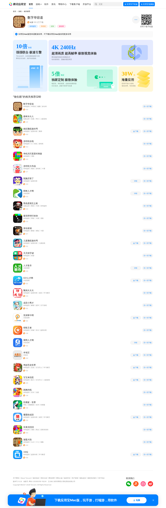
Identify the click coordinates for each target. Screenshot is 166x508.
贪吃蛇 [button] (41, 144)
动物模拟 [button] (31, 405)
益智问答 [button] (34, 131)
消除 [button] (32, 156)
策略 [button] (42, 442)
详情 (135, 181)
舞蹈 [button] (32, 206)
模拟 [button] (32, 169)
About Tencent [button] (26, 478)
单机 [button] (24, 405)
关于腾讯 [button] (16, 478)
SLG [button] (32, 442)
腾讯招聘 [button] (52, 478)
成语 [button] (40, 293)
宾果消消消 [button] (44, 430)
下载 (136, 131)
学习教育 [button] (47, 293)
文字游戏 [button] (43, 305)
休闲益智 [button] (33, 26)
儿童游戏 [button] (43, 119)
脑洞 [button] (40, 131)
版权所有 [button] (67, 478)
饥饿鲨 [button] (42, 405)
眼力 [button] (32, 380)
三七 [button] (37, 442)
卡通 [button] (43, 169)
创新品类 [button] (26, 119)
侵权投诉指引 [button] (92, 478)
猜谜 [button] (32, 256)
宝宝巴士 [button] (39, 367)
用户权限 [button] (75, 478)
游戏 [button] (20, 11)
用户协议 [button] (101, 478)
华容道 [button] (43, 26)
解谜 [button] (32, 231)
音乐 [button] (37, 330)
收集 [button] (32, 119)
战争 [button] (37, 305)
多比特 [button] (61, 26)
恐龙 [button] (32, 367)
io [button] (31, 144)
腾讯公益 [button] (59, 478)
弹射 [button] (32, 218)
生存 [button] (37, 405)
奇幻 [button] (37, 119)
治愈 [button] (37, 392)
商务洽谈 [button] (44, 478)
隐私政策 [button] (83, 478)
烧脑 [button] (52, 26)
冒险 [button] (37, 231)
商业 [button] (37, 430)
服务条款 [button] (36, 478)
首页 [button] (14, 11)
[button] (17, 4)
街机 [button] (35, 144)
